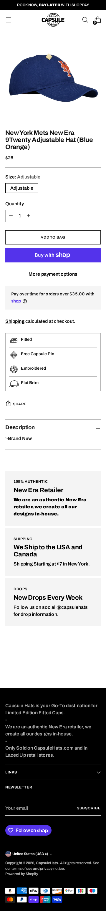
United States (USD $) (30, 854)
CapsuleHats (47, 863)
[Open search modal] (85, 20)
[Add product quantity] (11, 216)
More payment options (53, 274)
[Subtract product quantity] (28, 216)
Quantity (14, 203)
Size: (22, 176)
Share (19, 404)
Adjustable (21, 188)
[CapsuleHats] (53, 19)
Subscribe (89, 808)
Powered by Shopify (21, 874)
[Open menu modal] (8, 20)
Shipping (14, 321)
